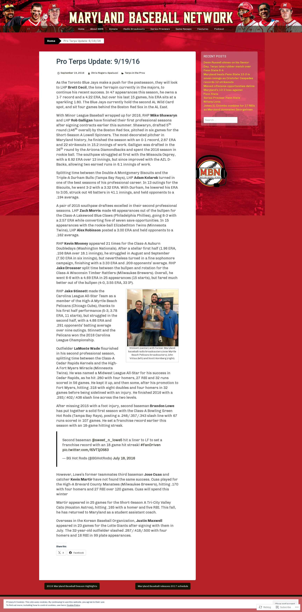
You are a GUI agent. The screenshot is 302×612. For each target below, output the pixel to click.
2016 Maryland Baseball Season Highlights (72, 586)
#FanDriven (151, 445)
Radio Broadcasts (134, 28)
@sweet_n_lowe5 (107, 440)
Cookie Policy (73, 605)
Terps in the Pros (135, 72)
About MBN (96, 28)
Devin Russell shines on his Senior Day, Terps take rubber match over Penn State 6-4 (227, 66)
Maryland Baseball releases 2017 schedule (163, 586)
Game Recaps (184, 28)
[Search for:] (221, 120)
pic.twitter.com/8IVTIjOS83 (85, 450)
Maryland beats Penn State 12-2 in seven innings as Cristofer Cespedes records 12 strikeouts (228, 78)
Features (202, 28)
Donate (113, 28)
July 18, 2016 (124, 458)
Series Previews (160, 28)
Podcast (219, 28)
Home (81, 28)
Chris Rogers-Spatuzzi (104, 72)
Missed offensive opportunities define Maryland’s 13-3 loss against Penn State (229, 90)
